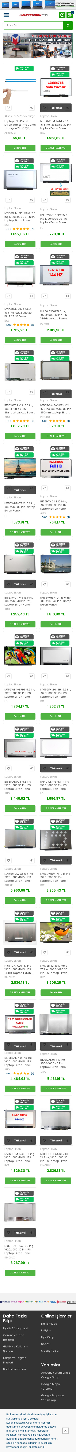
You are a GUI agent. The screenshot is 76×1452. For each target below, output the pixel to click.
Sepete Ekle (20, 147)
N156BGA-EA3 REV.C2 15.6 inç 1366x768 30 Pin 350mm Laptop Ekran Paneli (55, 409)
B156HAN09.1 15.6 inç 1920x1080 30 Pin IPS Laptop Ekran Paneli (17, 785)
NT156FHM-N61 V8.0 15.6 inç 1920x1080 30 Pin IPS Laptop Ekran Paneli (19, 217)
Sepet (45, 1344)
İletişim (46, 1330)
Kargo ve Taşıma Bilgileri (14, 1360)
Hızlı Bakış (32, 107)
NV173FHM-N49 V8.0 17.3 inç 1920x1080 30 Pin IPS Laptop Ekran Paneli (53, 969)
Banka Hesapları (14, 1369)
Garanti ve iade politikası (13, 1337)
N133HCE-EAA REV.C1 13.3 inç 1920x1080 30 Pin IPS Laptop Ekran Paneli (54, 1157)
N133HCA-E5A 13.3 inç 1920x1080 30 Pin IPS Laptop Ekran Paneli (18, 1249)
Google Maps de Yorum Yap (52, 1397)
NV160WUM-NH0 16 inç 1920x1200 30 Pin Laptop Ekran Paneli (55, 877)
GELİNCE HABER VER (56, 147)
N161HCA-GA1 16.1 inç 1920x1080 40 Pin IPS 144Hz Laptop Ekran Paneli (17, 969)
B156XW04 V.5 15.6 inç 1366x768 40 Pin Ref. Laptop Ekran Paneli (18, 601)
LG (41, 227)
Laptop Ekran (48, 116)
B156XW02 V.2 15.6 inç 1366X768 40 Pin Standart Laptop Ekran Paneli (19, 409)
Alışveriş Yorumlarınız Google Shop (55, 1375)
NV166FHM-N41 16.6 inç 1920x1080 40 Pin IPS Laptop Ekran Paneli (19, 1157)
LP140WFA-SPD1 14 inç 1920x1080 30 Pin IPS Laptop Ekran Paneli (54, 785)
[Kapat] (65, 1431)
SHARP (8, 885)
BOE (42, 132)
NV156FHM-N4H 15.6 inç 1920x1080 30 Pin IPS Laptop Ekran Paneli (55, 693)
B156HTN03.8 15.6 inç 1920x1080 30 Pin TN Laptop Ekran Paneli (53, 505)
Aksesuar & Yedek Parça (19, 116)
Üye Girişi (47, 1337)
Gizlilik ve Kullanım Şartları (15, 1348)
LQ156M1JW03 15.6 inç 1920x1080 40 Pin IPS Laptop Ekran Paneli (18, 877)
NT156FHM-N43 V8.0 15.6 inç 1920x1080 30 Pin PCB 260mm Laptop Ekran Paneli (18, 313)
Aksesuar (10, 132)
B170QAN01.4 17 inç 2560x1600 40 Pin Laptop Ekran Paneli (53, 1063)
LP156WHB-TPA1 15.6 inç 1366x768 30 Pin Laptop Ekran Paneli (19, 507)
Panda (44, 323)
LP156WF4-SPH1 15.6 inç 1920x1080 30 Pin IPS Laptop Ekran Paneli (19, 693)
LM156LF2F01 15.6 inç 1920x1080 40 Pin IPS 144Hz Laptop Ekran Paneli (53, 315)
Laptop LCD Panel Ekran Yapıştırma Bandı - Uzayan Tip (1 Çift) (20, 125)
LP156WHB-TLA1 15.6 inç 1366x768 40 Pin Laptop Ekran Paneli (55, 601)
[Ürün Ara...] (68, 25)
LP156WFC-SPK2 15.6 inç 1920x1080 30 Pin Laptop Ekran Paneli (53, 219)
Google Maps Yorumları (50, 1386)
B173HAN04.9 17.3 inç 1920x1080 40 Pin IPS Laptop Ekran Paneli (18, 1061)
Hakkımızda (49, 1324)
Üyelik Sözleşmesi (15, 1328)
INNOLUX (45, 417)
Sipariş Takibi (50, 1351)
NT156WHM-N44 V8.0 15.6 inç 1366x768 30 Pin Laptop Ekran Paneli (55, 125)
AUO (7, 417)
